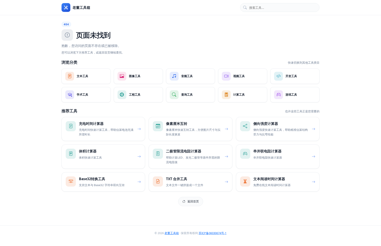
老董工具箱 (171, 233)
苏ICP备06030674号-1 (212, 233)
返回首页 (193, 201)
